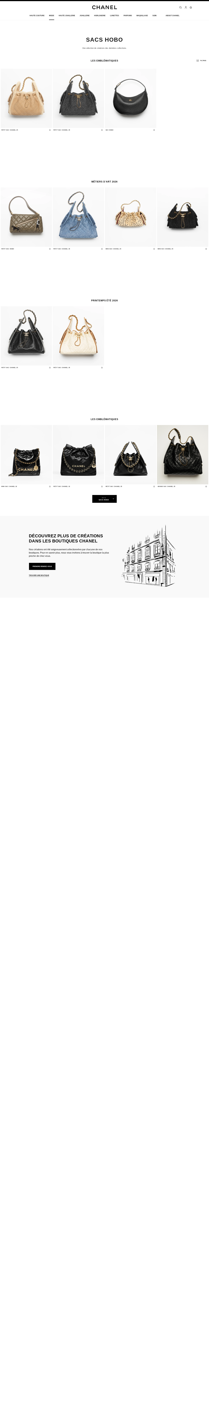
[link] (191, 7)
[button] (51, 16)
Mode (33, 643)
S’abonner (141, 621)
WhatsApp (37, 621)
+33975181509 (52, 621)
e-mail (50, 618)
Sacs (43, 643)
